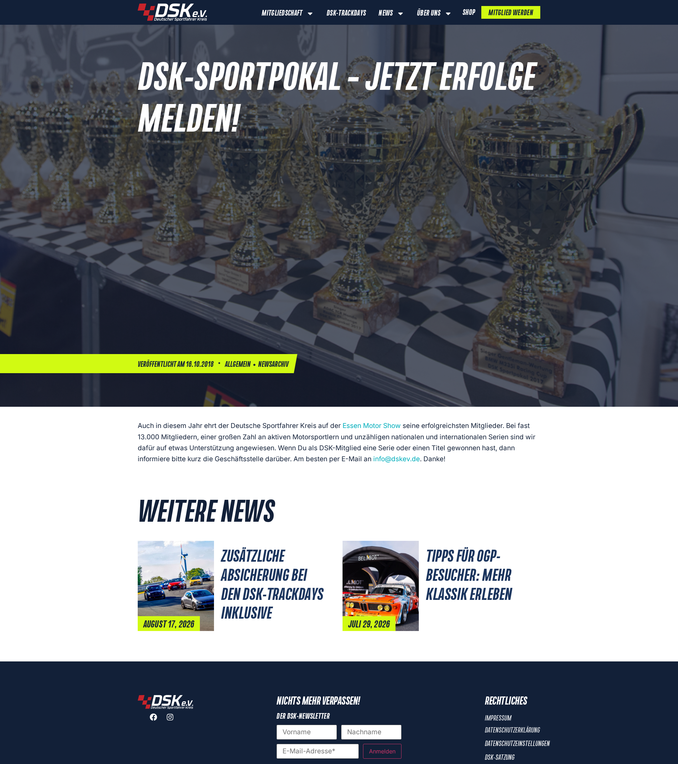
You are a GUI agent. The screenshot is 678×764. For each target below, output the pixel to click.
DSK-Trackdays (346, 13)
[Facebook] (157, 720)
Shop (469, 13)
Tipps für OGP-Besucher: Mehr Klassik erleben (469, 576)
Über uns (429, 13)
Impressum (498, 718)
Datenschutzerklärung (512, 730)
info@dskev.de (396, 459)
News (386, 13)
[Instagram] (173, 720)
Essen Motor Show (372, 426)
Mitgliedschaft (282, 13)
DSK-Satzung (500, 758)
